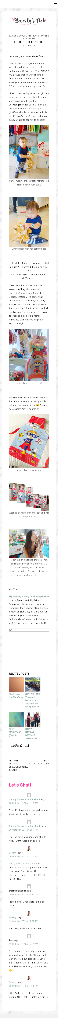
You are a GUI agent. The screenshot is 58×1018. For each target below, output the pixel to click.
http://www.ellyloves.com (22, 863)
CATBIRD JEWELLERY (39, 763)
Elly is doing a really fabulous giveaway (29, 596)
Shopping (32, 39)
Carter (12, 36)
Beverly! (13, 852)
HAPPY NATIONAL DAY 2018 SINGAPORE (31, 734)
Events (20, 36)
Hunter (27, 36)
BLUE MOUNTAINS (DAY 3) (15, 732)
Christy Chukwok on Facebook (24, 799)
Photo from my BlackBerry (16, 695)
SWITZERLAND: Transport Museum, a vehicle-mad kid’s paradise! (32, 700)
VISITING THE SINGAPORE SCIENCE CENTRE (18, 766)
